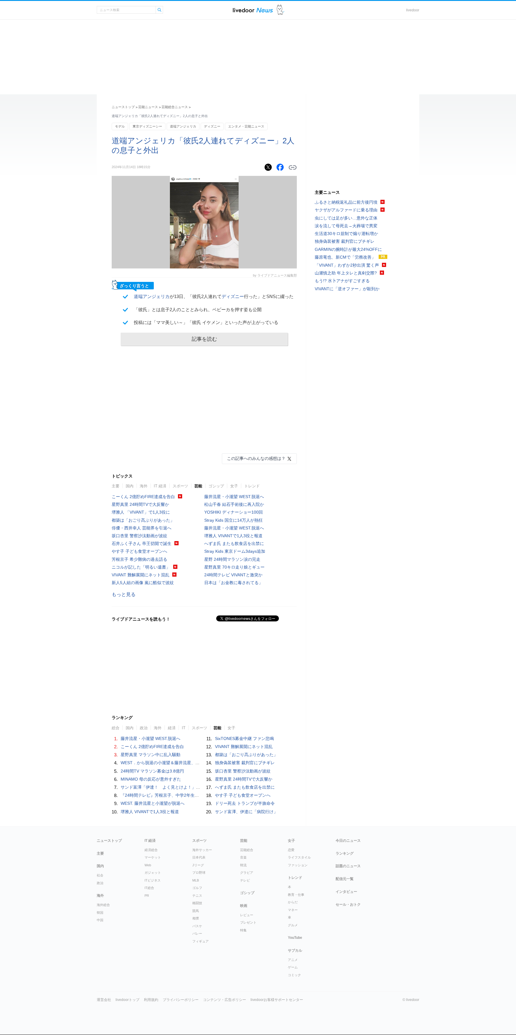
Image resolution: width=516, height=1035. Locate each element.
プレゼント (248, 922)
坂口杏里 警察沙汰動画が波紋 (139, 535)
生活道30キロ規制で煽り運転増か (346, 233)
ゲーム (293, 967)
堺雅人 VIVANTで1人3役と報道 (233, 535)
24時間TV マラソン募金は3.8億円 (152, 771)
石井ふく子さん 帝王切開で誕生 (141, 543)
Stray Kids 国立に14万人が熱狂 (233, 520)
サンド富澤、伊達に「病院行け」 (246, 811)
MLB (195, 880)
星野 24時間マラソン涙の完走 (232, 559)
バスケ (197, 926)
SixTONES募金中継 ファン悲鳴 (244, 738)
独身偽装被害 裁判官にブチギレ (245, 762)
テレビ (245, 880)
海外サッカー (202, 850)
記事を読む (204, 339)
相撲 (195, 918)
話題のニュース (348, 866)
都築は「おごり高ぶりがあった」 (143, 520)
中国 (100, 920)
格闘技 (197, 903)
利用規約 (151, 1000)
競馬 (195, 911)
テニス (197, 895)
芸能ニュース (148, 107)
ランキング (345, 853)
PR (147, 895)
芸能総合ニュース (175, 107)
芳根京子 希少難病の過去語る (139, 559)
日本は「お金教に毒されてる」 (233, 582)
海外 (144, 486)
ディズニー (212, 126)
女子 (234, 486)
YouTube (295, 938)
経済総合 (151, 850)
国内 (129, 486)
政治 (100, 883)
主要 (115, 486)
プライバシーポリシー (181, 1000)
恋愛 (291, 850)
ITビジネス (153, 880)
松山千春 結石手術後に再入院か (234, 504)
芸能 (198, 486)
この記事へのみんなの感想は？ (256, 458)
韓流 (243, 865)
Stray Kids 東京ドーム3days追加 (234, 551)
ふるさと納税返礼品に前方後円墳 (346, 202)
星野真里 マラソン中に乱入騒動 (150, 754)
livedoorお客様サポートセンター (277, 1000)
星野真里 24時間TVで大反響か (140, 504)
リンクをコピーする (292, 167)
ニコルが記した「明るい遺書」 (141, 567)
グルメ (293, 925)
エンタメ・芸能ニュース (246, 126)
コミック (294, 975)
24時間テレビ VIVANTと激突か (233, 574)
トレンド (252, 486)
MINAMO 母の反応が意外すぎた (151, 779)
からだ (293, 902)
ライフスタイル (299, 857)
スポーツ (180, 486)
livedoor (412, 10)
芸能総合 (246, 850)
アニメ (293, 960)
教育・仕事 (296, 894)
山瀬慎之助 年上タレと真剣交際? (346, 273)
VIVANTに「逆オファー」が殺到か (347, 288)
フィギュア (200, 941)
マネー (293, 910)
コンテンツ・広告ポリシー (224, 1000)
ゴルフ (197, 888)
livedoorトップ (127, 1000)
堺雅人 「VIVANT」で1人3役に (141, 512)
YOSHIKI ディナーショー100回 (233, 512)
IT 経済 (160, 486)
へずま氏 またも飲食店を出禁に (234, 543)
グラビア (246, 872)
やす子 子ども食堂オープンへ (139, 551)
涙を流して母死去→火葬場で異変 (346, 225)
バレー (197, 933)
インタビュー (346, 892)
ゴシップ (216, 486)
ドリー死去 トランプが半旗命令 (245, 803)
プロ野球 (198, 872)
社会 (100, 875)
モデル (120, 126)
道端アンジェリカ (183, 126)
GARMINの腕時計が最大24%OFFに (348, 249)
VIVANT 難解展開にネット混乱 (140, 574)
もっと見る (124, 594)
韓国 (100, 912)
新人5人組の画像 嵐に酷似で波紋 (143, 582)
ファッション (298, 865)
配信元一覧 (345, 879)
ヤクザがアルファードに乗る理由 (346, 210)
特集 (243, 930)
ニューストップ (123, 107)
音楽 (243, 857)
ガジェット (153, 872)
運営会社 (104, 1000)
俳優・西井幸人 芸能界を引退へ (141, 528)
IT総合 (149, 888)
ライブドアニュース (253, 10)
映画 (243, 906)
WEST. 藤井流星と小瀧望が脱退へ (153, 803)
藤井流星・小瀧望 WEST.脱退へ (234, 496)
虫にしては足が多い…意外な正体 (346, 218)
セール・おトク (348, 904)
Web (148, 865)
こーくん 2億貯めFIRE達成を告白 (143, 496)
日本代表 (198, 857)
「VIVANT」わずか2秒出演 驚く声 (347, 265)
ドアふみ (280, 10)
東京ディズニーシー (147, 126)
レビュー (246, 915)
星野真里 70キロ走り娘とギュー (234, 567)
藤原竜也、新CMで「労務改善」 (345, 257)
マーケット (153, 857)
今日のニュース (348, 841)
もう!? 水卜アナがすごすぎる (342, 280)
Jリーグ (198, 865)
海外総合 (103, 905)
